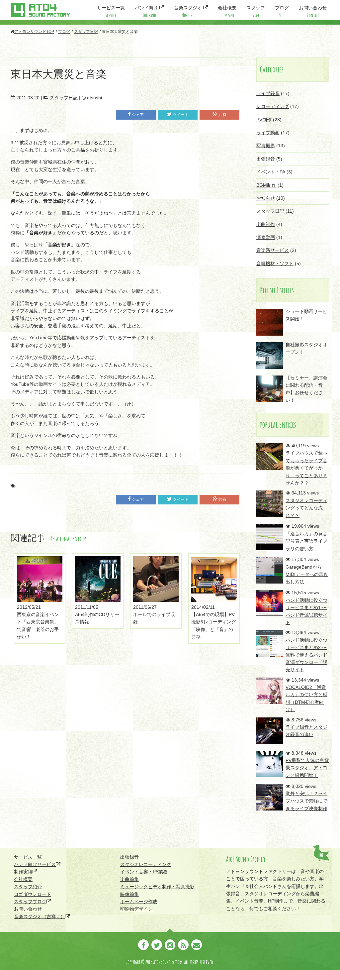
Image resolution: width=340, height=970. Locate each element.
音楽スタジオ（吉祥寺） (39, 916)
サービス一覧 (111, 12)
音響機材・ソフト (275, 263)
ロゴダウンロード (32, 894)
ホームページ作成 (138, 901)
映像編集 (129, 894)
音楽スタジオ (188, 12)
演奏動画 (265, 237)
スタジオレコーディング (145, 864)
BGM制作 (266, 185)
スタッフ (255, 12)
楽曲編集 (129, 879)
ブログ (282, 12)
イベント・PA (270, 171)
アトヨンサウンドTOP (34, 31)
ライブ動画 (268, 132)
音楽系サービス (272, 250)
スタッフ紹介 (28, 886)
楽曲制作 (265, 224)
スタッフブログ (30, 901)
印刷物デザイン (136, 909)
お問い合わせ (313, 12)
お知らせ (265, 198)
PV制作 (264, 119)
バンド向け (147, 12)
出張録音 (265, 159)
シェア (138, 114)
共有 (222, 114)
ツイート (181, 114)
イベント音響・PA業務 (144, 871)
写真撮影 (265, 145)
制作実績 (23, 871)
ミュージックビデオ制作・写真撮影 (157, 886)
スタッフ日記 (86, 31)
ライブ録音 (268, 93)
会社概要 (227, 12)
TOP (321, 855)
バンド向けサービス (35, 864)
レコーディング (272, 106)
